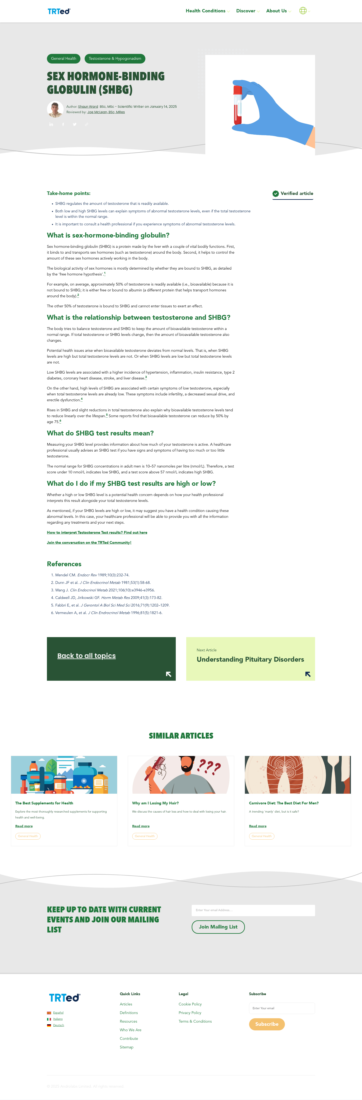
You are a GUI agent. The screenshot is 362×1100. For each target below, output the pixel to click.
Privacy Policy (190, 1013)
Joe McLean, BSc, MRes (106, 112)
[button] (208, 11)
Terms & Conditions (195, 1021)
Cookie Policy (190, 1004)
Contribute (129, 1039)
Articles (126, 1004)
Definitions (129, 1013)
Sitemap (126, 1047)
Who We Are (130, 1030)
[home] (59, 11)
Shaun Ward (88, 107)
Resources (128, 1021)
